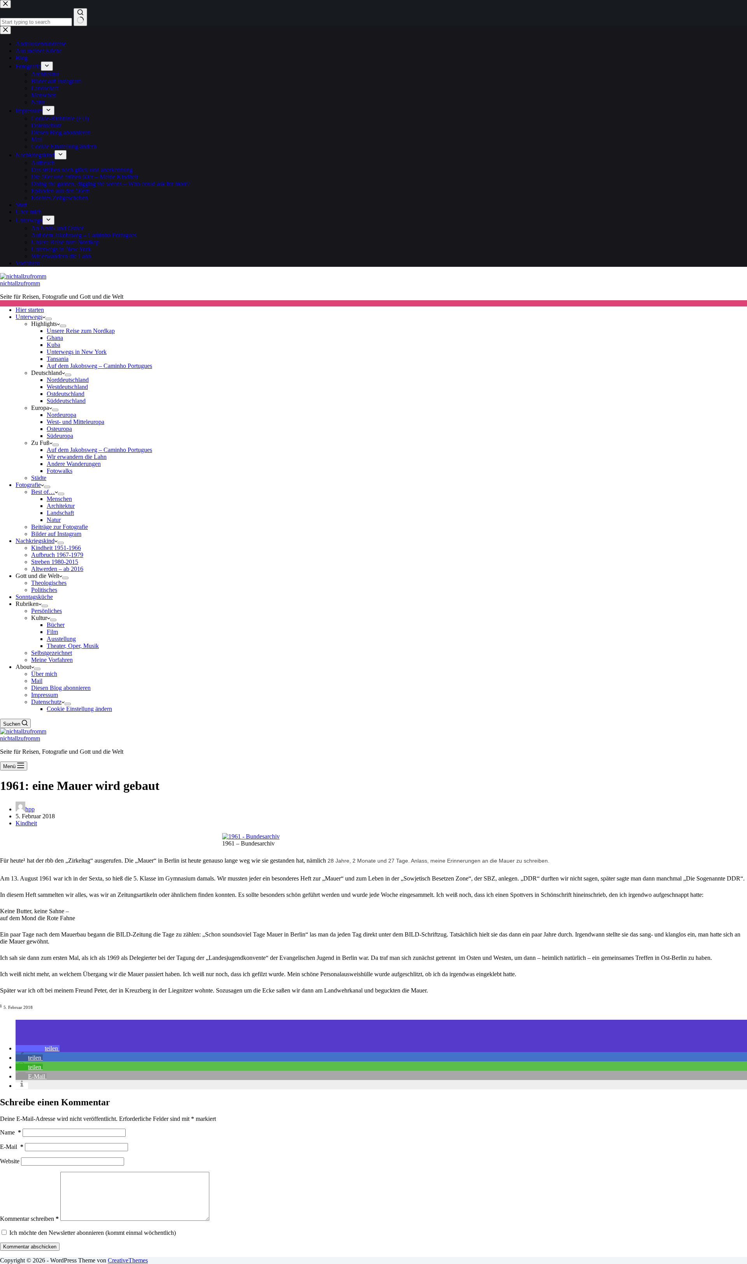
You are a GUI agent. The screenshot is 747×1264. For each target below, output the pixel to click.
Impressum (44, 695)
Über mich (44, 674)
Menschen (59, 498)
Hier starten (30, 309)
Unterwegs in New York (77, 351)
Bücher (56, 624)
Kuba (53, 344)
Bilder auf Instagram (56, 533)
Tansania (57, 358)
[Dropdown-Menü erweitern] (49, 319)
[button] (38, 1048)
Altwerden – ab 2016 (57, 568)
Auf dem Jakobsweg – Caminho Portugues (99, 365)
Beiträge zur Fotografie (59, 526)
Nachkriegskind (35, 540)
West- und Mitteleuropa (75, 421)
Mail (36, 681)
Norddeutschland (68, 379)
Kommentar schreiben (29, 1218)
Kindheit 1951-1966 (56, 547)
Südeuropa (60, 435)
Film (52, 631)
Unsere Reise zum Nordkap (81, 330)
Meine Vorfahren (52, 660)
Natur (54, 519)
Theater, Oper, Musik (73, 646)
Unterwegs (29, 316)
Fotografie (28, 484)
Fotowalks (59, 470)
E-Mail (11, 1146)
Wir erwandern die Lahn (77, 456)
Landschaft (60, 512)
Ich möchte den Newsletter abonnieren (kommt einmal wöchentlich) (92, 1232)
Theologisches (49, 582)
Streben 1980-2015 (54, 561)
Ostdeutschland (65, 393)
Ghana (55, 337)
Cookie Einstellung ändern (79, 709)
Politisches (44, 589)
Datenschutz (46, 702)
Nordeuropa (61, 414)
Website (9, 1161)
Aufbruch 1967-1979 (57, 554)
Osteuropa (59, 428)
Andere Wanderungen (74, 463)
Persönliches (46, 610)
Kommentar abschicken (29, 1247)
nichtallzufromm (20, 283)
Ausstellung (61, 639)
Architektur (61, 505)
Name (10, 1132)
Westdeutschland (67, 386)
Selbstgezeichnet (51, 653)
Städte (38, 477)
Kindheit (26, 823)
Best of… (43, 491)
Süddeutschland (66, 400)
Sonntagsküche (34, 596)
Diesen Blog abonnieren (61, 688)
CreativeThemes (128, 1260)
